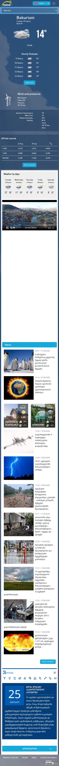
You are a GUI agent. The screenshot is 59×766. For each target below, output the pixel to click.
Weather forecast (10, 757)
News (8, 344)
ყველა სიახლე (48, 662)
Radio (34, 757)
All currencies (29, 165)
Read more (29, 83)
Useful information (48, 757)
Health (25, 757)
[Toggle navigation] (53, 3)
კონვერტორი (29, 748)
